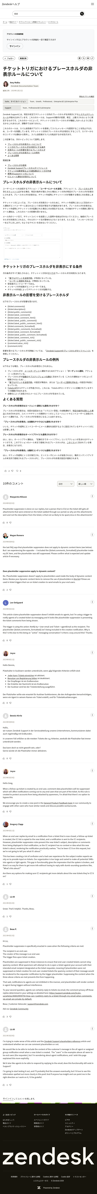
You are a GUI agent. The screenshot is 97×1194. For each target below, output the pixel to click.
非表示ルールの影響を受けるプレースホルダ (26, 149)
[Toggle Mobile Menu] (92, 4)
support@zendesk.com (38, 1003)
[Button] (6, 470)
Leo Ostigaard (16, 602)
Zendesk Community (19, 1008)
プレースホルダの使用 (17, 165)
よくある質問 (13, 155)
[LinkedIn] (79, 58)
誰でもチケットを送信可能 (20, 278)
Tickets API (12, 387)
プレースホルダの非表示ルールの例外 (24, 152)
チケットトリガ (13, 191)
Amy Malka (15, 82)
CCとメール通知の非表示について (22, 176)
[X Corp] (84, 58)
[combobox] (65, 484)
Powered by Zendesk (51, 1188)
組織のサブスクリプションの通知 (37, 376)
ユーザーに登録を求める (19, 280)
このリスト (71, 442)
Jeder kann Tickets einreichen (21, 675)
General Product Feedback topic (58, 802)
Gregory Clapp (16, 824)
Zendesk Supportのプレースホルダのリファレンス (68, 350)
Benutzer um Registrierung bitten (22, 678)
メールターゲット (32, 370)
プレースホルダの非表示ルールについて (25, 144)
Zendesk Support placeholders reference (62, 1041)
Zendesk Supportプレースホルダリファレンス (27, 168)
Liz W (12, 896)
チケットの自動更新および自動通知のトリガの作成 (29, 170)
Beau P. (13, 929)
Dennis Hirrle (16, 715)
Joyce (12, 653)
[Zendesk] (48, 1156)
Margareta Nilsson (18, 496)
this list (77, 579)
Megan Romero (17, 535)
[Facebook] (88, 58)
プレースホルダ (84, 188)
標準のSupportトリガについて (21, 173)
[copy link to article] (92, 58)
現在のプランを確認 (86, 96)
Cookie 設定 (65, 1176)
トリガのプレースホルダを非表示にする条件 (26, 147)
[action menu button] (92, 496)
